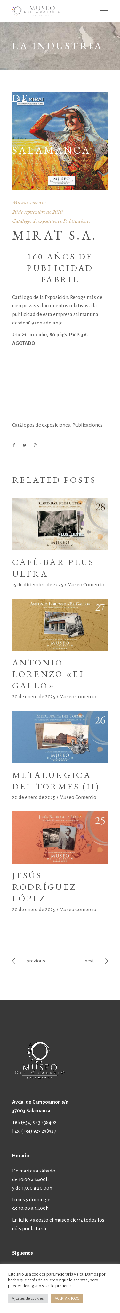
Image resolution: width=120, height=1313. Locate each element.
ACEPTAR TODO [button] (67, 1298)
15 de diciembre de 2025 (37, 584)
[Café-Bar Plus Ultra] (60, 524)
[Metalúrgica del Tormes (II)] (60, 737)
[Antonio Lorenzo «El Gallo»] (60, 625)
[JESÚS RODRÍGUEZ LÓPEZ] (60, 837)
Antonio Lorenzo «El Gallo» (49, 674)
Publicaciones (77, 220)
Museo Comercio (28, 202)
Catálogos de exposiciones (36, 220)
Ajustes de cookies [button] (28, 1298)
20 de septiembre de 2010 (37, 211)
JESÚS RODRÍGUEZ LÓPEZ (44, 887)
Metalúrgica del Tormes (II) (56, 780)
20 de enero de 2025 (33, 696)
